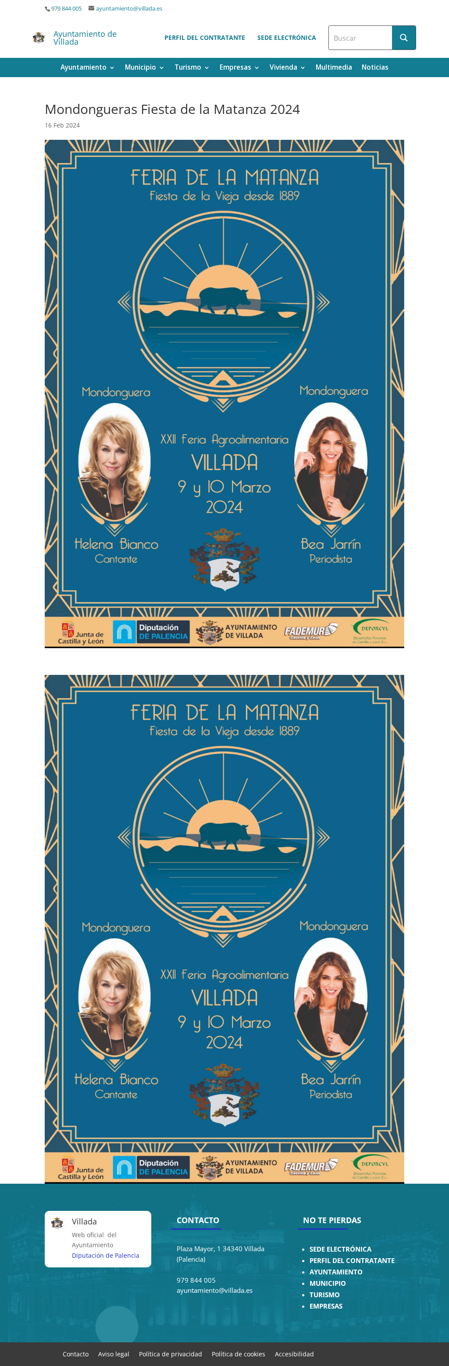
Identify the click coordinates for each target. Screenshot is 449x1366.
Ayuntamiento (84, 68)
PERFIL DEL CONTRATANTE (352, 1260)
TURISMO (325, 1294)
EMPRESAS (326, 1306)
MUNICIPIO (328, 1283)
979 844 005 (66, 8)
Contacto (76, 1353)
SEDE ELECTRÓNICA (340, 1249)
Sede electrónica (286, 37)
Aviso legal (113, 1353)
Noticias (375, 68)
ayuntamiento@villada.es (129, 8)
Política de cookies (238, 1353)
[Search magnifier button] (404, 38)
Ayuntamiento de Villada (85, 37)
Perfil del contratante (204, 37)
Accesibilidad (294, 1353)
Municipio (140, 68)
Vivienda (283, 68)
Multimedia (334, 68)
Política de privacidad (170, 1353)
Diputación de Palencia (105, 1255)
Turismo (188, 68)
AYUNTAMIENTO (336, 1272)
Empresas (235, 68)
